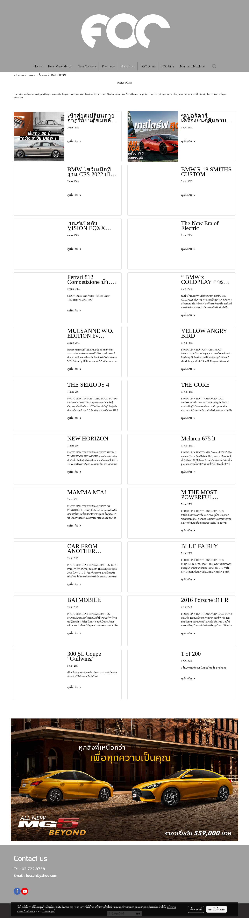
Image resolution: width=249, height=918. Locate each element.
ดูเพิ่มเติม (73, 141)
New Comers (87, 66)
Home (38, 66)
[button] (214, 66)
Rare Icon (127, 66)
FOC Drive (147, 66)
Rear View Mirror (60, 66)
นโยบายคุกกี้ (48, 911)
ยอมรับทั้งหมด (216, 909)
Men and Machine (192, 66)
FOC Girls (167, 66)
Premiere (108, 66)
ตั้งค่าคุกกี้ (196, 909)
